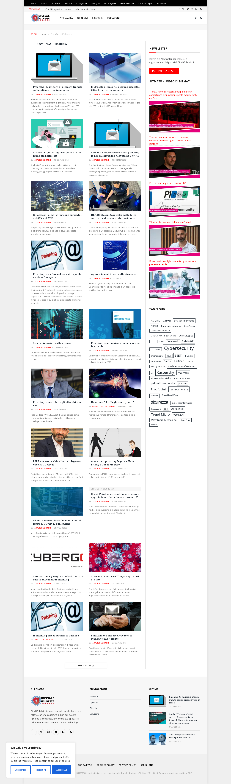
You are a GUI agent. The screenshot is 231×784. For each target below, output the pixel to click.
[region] (40, 760)
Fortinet (179, 361)
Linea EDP (68, 3)
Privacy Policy (128, 765)
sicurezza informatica (182, 402)
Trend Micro (160, 414)
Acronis (155, 320)
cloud (161, 341)
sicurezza (159, 402)
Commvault (173, 341)
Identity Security (158, 366)
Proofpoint (158, 389)
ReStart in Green (127, 3)
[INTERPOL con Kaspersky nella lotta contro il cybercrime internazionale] (115, 196)
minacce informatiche (161, 378)
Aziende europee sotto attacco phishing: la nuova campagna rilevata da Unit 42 (115, 154)
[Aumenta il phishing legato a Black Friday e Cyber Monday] (115, 442)
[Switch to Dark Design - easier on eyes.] (196, 18)
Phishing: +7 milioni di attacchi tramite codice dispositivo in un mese (57, 88)
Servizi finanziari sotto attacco (52, 342)
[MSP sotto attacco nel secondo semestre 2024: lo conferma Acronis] (115, 68)
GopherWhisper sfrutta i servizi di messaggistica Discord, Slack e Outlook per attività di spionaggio (183, 718)
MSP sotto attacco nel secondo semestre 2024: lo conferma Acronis (115, 88)
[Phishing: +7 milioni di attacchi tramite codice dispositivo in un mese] (57, 68)
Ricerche (97, 17)
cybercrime (155, 349)
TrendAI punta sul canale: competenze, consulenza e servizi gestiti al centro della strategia (170, 140)
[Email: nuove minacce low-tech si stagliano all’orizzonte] (115, 616)
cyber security (157, 356)
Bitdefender (189, 326)
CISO (153, 341)
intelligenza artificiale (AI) (181, 366)
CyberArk (188, 341)
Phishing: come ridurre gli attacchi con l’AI (57, 403)
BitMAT (34, 3)
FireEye (167, 361)
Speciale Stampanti (146, 3)
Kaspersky (165, 372)
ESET (178, 355)
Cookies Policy (105, 765)
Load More (84, 665)
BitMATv (44, 3)
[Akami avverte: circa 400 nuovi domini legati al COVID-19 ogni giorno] (57, 501)
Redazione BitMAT (42, 94)
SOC (166, 409)
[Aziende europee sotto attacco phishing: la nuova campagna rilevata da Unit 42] (115, 133)
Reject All (41, 769)
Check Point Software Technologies (172, 335)
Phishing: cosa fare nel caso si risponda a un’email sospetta (57, 275)
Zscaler (154, 424)
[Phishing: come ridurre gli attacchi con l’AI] (57, 383)
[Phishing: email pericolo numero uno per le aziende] (115, 324)
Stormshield (177, 408)
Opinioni (82, 17)
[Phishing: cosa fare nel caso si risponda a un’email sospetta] (57, 255)
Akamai (167, 320)
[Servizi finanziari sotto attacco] (57, 324)
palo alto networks (163, 383)
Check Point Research (160, 330)
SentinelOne (170, 395)
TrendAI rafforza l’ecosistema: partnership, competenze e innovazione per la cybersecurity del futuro (173, 95)
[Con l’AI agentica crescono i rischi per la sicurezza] (157, 739)
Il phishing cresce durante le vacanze (56, 635)
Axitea (154, 326)
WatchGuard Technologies (164, 419)
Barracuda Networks (171, 326)
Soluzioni (113, 17)
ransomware (179, 389)
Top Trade (55, 3)
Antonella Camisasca (44, 639)
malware (183, 373)
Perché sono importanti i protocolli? (167, 183)
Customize (20, 769)
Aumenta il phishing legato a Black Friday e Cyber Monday (113, 463)
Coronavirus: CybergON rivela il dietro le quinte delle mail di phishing (58, 578)
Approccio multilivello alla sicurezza (113, 274)
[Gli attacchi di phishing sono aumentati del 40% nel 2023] (57, 196)
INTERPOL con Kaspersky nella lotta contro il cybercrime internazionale (113, 216)
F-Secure (189, 356)
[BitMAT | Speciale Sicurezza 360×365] (40, 18)
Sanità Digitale (110, 3)
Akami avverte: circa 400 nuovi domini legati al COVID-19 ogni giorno (57, 522)
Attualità (66, 17)
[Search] (201, 17)
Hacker (190, 361)
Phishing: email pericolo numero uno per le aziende (116, 344)
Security (154, 395)
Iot (152, 373)
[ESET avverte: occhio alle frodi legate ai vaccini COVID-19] (57, 442)
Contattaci (161, 3)
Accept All (61, 769)
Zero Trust (185, 420)
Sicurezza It (156, 409)
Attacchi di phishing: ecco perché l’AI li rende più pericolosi (57, 154)
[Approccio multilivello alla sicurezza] (115, 255)
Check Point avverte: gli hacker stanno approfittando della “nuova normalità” (115, 495)
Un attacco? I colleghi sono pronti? (112, 402)
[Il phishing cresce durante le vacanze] (57, 616)
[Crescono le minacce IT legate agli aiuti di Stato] (115, 557)
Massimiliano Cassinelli (103, 406)
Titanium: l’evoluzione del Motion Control (170, 222)
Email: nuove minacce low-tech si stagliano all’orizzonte (111, 637)
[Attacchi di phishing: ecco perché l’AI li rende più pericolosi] (57, 133)
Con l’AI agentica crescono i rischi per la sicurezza (70, 9)
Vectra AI (178, 414)
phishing (183, 383)
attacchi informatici (184, 320)
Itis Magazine (81, 3)
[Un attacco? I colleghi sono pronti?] (115, 383)
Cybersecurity (179, 348)
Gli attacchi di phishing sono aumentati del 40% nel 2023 (57, 216)
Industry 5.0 (95, 3)
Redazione (146, 765)
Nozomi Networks (182, 378)
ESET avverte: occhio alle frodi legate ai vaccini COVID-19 (57, 463)
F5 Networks (156, 361)
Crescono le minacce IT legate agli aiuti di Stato (115, 578)
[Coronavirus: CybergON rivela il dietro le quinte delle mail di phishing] (57, 557)
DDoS (169, 356)
